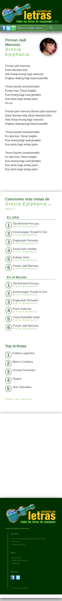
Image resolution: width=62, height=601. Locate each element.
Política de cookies (19, 560)
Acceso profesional (20, 588)
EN (57, 21)
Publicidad (16, 563)
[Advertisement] (31, 458)
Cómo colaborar (18, 544)
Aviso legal (16, 558)
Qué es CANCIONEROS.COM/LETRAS (28, 539)
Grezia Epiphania (17, 52)
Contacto (15, 541)
